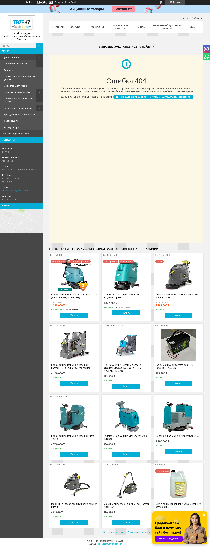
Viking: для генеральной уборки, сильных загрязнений (178, 505)
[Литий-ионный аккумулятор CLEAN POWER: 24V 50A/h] (178, 345)
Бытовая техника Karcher (17, 92)
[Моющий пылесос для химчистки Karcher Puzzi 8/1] (74, 484)
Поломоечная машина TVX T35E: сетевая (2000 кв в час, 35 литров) (74, 296)
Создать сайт (61, 2)
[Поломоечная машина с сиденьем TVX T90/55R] (74, 416)
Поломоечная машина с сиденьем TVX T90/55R (72, 437)
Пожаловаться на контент (109, 544)
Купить (74, 315)
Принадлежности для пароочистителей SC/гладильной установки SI (155, 96)
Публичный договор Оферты (17, 133)
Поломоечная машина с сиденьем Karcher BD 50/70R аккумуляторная (70, 366)
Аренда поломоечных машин (19, 114)
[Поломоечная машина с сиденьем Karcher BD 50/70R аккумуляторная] (74, 345)
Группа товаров (10, 57)
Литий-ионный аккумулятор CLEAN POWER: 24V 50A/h (175, 366)
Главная (58, 27)
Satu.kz (119, 541)
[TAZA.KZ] (21, 23)
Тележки (8, 70)
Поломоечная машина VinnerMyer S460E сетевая (125, 437)
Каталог (75, 27)
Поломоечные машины (16, 63)
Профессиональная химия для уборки (19, 78)
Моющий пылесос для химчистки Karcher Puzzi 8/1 (74, 505)
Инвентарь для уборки (16, 85)
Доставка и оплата (120, 27)
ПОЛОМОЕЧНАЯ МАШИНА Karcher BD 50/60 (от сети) (177, 296)
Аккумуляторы (11, 127)
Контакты (97, 27)
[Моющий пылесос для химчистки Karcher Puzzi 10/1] (126, 484)
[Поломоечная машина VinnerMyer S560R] (178, 416)
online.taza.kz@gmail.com (15, 190)
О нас (141, 27)
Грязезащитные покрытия (18, 108)
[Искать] (39, 45)
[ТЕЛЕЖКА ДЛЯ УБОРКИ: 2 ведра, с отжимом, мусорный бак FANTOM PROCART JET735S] (126, 345)
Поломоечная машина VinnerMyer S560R (178, 435)
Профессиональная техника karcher (19, 100)
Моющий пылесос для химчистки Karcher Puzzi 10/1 (126, 505)
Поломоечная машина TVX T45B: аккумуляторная (121, 296)
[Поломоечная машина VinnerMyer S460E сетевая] (126, 416)
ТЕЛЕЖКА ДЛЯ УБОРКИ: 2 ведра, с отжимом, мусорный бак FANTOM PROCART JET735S (122, 367)
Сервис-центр (11, 120)
